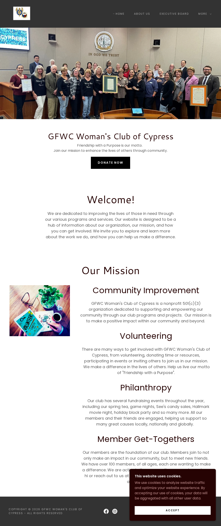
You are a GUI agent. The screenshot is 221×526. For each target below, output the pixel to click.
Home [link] (120, 14)
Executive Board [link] (174, 14)
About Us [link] (142, 14)
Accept (173, 510)
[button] (204, 13)
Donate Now (110, 162)
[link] (22, 13)
